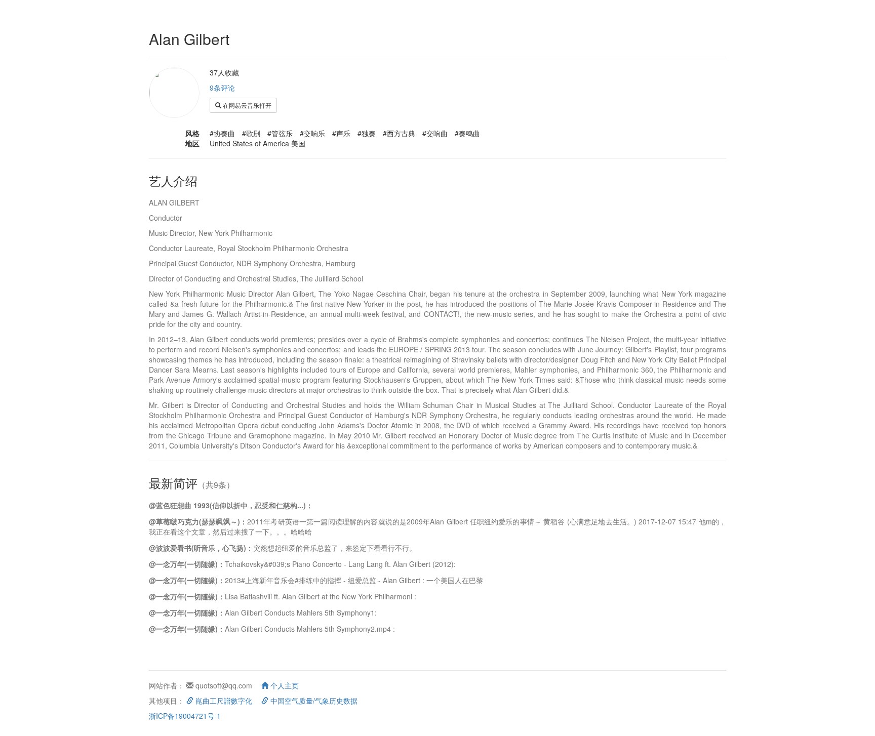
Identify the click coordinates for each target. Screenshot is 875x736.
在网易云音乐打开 (246, 105)
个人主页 (283, 685)
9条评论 (222, 88)
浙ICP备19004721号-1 (185, 716)
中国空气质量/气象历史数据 (312, 701)
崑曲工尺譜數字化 (222, 701)
